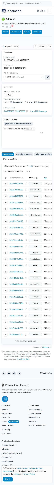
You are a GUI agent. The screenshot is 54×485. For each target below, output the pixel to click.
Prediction (15, 32)
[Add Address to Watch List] (35, 46)
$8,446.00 (15, 77)
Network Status (34, 417)
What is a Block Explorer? (38, 425)
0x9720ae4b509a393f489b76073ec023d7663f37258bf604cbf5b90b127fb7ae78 (17, 328)
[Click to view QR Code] (7, 27)
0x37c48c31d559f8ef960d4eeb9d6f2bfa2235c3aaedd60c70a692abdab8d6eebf (17, 227)
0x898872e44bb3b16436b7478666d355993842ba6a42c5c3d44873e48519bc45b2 (17, 259)
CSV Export (45, 347)
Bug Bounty (6, 430)
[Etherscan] (11, 11)
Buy (4, 32)
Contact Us (6, 417)
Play (25, 32)
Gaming (36, 32)
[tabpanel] (27, 254)
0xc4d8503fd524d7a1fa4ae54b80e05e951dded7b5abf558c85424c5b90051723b (17, 278)
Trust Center (6, 434)
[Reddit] (19, 373)
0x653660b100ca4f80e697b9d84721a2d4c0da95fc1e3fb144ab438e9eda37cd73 (17, 297)
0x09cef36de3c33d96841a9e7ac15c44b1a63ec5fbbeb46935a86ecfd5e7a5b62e (17, 265)
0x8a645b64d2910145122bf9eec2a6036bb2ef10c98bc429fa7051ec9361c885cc (17, 322)
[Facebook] (14, 373)
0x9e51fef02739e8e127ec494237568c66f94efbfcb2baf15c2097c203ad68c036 (17, 272)
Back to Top (47, 373)
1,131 (30, 166)
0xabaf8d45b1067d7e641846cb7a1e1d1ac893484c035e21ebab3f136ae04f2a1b (17, 309)
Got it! (7, 479)
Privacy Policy (29, 474)
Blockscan (28, 129)
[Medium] (9, 373)
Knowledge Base (23, 359)
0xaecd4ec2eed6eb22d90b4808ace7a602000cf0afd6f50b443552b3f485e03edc (17, 253)
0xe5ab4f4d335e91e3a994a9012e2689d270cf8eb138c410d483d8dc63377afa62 (17, 183)
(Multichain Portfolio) (19, 124)
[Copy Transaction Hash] (26, 183)
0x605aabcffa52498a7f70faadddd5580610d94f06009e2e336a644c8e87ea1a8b (17, 335)
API (43, 46)
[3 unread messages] (11, 27)
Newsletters (33, 421)
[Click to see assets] (47, 77)
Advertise (5, 449)
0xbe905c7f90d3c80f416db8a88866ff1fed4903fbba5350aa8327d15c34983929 (17, 234)
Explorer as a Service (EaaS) (12, 453)
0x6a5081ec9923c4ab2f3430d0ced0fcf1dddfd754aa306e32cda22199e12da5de (17, 190)
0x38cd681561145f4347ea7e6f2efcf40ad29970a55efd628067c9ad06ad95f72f (17, 246)
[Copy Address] (3, 27)
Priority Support (7, 461)
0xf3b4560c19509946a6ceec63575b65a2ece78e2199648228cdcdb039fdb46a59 (17, 316)
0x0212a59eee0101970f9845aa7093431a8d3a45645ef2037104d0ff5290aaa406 (17, 215)
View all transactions (25, 341)
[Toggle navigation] (50, 11)
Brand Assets (7, 413)
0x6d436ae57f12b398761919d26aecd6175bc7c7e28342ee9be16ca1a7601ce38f (17, 303)
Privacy (10, 425)
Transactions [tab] (8, 154)
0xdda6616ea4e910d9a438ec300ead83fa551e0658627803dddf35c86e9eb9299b (17, 284)
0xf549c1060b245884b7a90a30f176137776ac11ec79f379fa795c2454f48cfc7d (17, 202)
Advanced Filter (11, 159)
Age (45, 178)
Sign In (42, 11)
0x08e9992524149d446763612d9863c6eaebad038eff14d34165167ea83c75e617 (17, 290)
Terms (4, 425)
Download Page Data (15, 171)
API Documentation (36, 409)
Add (9, 95)
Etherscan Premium (9, 445)
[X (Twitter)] (4, 373)
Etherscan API (7, 457)
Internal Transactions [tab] (24, 154)
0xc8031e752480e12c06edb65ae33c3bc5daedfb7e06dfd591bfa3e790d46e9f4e (17, 209)
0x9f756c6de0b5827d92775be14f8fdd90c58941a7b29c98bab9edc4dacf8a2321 (17, 240)
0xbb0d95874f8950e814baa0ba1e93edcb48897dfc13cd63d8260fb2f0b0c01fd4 (17, 196)
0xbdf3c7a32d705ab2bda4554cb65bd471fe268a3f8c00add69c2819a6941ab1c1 (17, 221)
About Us (5, 409)
